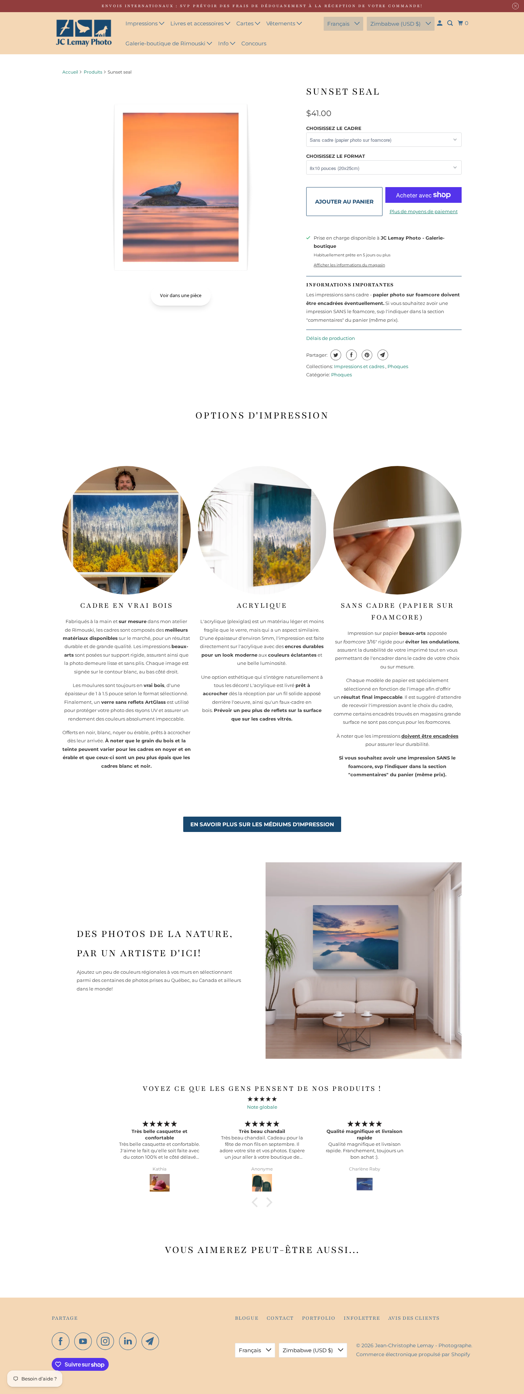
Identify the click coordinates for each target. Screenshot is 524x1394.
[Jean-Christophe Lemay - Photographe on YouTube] (85, 1341)
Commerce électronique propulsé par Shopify (413, 1354)
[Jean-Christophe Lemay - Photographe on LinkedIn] (129, 1341)
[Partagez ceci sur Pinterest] (366, 355)
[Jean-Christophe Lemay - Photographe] (84, 33)
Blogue (246, 1318)
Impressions (142, 23)
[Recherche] (450, 23)
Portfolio (318, 1318)
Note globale (262, 1107)
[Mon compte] (440, 23)
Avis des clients (414, 1318)
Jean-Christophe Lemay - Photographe (423, 1345)
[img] (262, 1099)
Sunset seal (343, 91)
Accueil (70, 72)
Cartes (245, 23)
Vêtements (281, 23)
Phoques (397, 366)
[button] (257, 1202)
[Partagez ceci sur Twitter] (335, 355)
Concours (253, 43)
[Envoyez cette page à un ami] (382, 355)
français (339, 23)
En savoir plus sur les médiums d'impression (262, 824)
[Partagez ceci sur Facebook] (350, 355)
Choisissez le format (335, 156)
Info (224, 43)
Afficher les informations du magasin (349, 265)
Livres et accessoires (197, 23)
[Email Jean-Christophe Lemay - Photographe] (152, 1341)
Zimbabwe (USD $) (396, 23)
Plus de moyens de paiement (424, 211)
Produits (93, 72)
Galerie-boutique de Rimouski (166, 43)
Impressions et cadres (359, 366)
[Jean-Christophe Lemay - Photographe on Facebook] (62, 1341)
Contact (280, 1318)
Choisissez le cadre (333, 128)
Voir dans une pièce (180, 295)
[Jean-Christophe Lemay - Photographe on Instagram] (107, 1341)
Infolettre (362, 1318)
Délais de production (330, 338)
